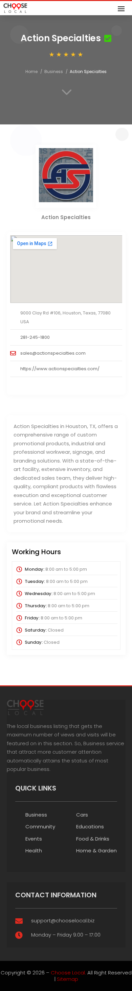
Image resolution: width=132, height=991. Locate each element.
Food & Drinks (92, 838)
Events (33, 838)
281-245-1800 (35, 337)
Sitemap (67, 979)
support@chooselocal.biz (62, 920)
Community (40, 826)
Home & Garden (96, 850)
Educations (90, 826)
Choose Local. (68, 972)
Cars (82, 814)
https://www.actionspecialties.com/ (60, 368)
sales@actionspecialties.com (53, 353)
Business (53, 71)
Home (31, 71)
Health (33, 850)
